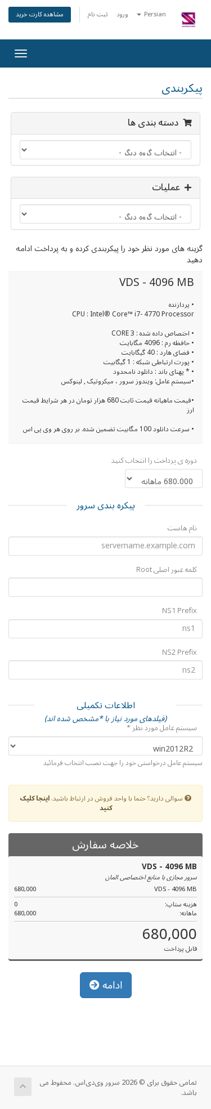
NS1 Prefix (179, 611)
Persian (154, 14)
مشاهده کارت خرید (40, 14)
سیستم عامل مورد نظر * (162, 728)
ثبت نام (98, 14)
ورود (122, 14)
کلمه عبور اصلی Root (166, 570)
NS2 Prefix (179, 652)
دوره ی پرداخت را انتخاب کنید (154, 460)
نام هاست (182, 528)
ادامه (111, 985)
